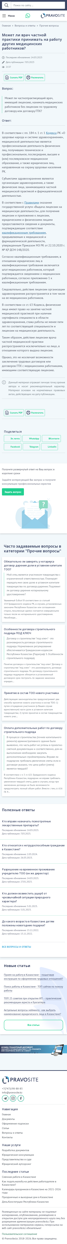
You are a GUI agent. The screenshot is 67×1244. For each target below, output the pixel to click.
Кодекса (51, 133)
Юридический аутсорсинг (16, 1164)
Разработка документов (15, 1150)
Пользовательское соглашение (19, 1233)
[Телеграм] (5, 1098)
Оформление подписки (15, 1123)
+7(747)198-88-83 (12, 1088)
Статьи (5, 1128)
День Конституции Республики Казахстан (25, 1201)
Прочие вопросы (49, 25)
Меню (11, 15)
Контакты (7, 1137)
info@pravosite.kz (12, 1092)
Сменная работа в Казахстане (19, 1176)
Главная (6, 25)
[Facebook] (21, 1098)
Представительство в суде (16, 1159)
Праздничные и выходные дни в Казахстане (27, 1197)
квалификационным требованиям (24, 232)
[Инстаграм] (13, 1098)
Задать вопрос (13, 491)
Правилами (31, 202)
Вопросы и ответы (25, 25)
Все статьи (33, 1025)
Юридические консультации (18, 1154)
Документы (8, 1119)
